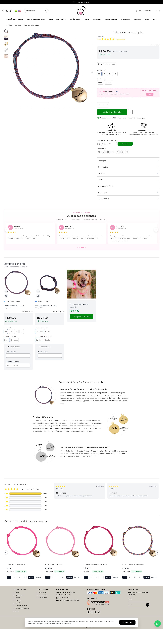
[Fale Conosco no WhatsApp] (157, 623)
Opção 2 (48, 340)
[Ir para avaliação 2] (79, 247)
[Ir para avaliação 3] (81, 247)
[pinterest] (3, 10)
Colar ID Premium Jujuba (31, 25)
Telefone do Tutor (12, 362)
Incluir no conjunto (13, 301)
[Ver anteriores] (6, 552)
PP (99, 74)
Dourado (108, 82)
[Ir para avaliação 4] (84, 247)
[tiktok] (10, 10)
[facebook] (88, 612)
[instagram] (6, 10)
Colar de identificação (15, 25)
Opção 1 (39, 340)
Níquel (100, 82)
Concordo (127, 622)
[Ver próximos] (156, 552)
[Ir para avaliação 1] (77, 247)
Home (5, 25)
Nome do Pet (11, 352)
